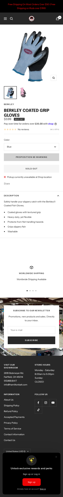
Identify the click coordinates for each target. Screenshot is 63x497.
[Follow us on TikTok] (38, 410)
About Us (8, 399)
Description (11, 195)
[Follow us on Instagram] (45, 402)
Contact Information (14, 434)
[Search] (11, 18)
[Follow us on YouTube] (53, 402)
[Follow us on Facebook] (38, 402)
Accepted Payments (14, 417)
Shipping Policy (11, 405)
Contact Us (9, 440)
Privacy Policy (11, 422)
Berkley (9, 104)
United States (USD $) (16, 451)
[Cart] (57, 18)
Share (7, 183)
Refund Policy (11, 411)
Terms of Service (12, 428)
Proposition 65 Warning (31, 157)
